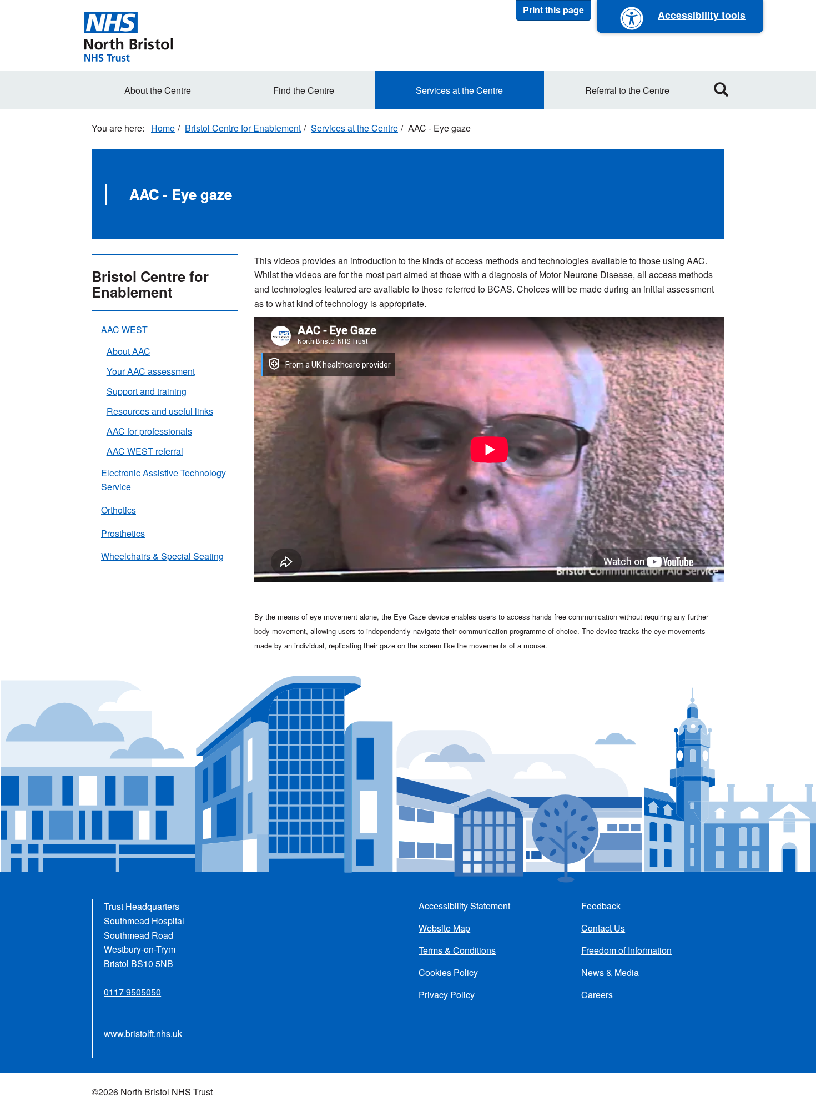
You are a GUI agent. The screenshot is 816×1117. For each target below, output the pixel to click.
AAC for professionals (149, 431)
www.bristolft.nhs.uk (143, 1033)
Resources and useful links (160, 411)
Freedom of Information (626, 950)
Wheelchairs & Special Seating (162, 556)
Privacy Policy (447, 994)
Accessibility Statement (464, 905)
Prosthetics (123, 533)
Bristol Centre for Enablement (243, 128)
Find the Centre (303, 90)
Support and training (147, 391)
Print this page (553, 9)
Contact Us (603, 928)
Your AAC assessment (151, 371)
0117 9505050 (132, 991)
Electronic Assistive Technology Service (163, 480)
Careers (597, 994)
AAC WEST (124, 329)
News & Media (610, 972)
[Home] (128, 35)
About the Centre (157, 90)
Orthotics (118, 510)
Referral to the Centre (627, 90)
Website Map (444, 928)
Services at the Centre (459, 90)
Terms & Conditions (457, 950)
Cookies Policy (448, 972)
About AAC (128, 351)
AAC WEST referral (145, 451)
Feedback (601, 905)
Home (163, 128)
